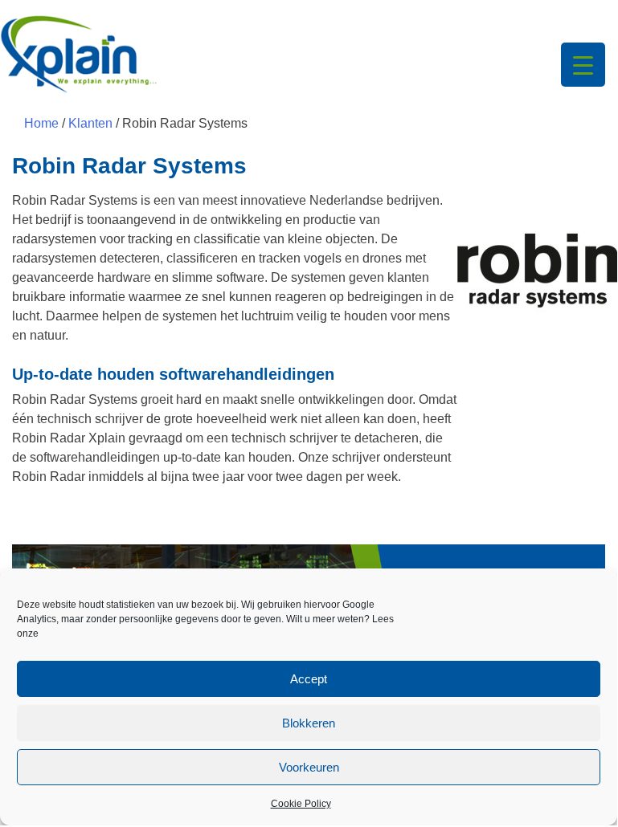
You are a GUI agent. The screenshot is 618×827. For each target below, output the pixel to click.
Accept (308, 679)
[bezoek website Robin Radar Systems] (531, 271)
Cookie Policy (301, 803)
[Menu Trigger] (583, 65)
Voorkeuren (309, 767)
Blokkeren (308, 723)
